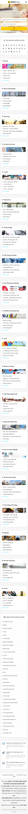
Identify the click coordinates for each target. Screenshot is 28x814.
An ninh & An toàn (9, 144)
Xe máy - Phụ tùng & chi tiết (10, 239)
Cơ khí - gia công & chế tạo (10, 181)
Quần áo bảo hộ (7, 383)
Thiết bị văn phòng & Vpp (11, 311)
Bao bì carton (6, 78)
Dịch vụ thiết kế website (15, 762)
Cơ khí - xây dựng (7, 189)
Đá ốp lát (5, 575)
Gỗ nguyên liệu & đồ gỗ (9, 665)
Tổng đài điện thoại (8, 267)
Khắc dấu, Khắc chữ (8, 466)
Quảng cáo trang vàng (14, 752)
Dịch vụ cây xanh (7, 411)
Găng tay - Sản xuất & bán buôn (11, 378)
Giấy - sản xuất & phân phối (10, 431)
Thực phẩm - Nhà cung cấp (10, 515)
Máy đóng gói (6, 545)
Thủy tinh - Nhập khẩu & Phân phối (12, 297)
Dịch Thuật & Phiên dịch (9, 464)
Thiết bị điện (6, 98)
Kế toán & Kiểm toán (8, 461)
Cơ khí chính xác (7, 184)
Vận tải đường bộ (7, 489)
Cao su (6, 588)
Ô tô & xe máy (8, 227)
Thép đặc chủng (7, 214)
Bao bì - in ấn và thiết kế (9, 73)
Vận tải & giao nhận (10, 477)
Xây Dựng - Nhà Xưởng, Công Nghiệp (12, 131)
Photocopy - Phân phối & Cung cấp (12, 323)
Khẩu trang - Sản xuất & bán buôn (11, 381)
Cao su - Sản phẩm (8, 600)
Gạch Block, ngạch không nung (11, 572)
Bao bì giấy (6, 438)
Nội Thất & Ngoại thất (10, 394)
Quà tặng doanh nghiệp (11, 283)
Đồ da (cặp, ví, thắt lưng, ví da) (11, 295)
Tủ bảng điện (6, 103)
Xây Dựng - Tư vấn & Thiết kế (10, 128)
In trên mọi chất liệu (8, 355)
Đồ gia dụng (6, 648)
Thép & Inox (7, 200)
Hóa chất (5, 669)
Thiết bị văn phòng (8, 325)
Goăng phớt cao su (8, 605)
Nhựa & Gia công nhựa (9, 685)
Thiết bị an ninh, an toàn (9, 156)
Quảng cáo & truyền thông (10, 702)
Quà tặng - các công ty (9, 293)
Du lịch (5, 655)
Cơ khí (6, 172)
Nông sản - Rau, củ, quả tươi (10, 517)
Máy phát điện (6, 105)
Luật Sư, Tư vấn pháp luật (9, 459)
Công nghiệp (6, 638)
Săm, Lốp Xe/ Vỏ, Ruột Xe (9, 242)
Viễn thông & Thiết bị (10, 255)
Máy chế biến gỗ (7, 550)
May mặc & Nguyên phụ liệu (10, 675)
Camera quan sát (7, 154)
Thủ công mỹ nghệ (8, 712)
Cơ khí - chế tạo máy (8, 186)
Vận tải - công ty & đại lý (9, 487)
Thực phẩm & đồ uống (10, 505)
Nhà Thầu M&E (7, 133)
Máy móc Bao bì (7, 547)
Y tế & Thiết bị (6, 706)
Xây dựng (7, 116)
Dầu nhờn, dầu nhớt (8, 244)
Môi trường (6, 682)
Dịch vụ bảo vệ (7, 159)
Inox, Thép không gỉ (8, 209)
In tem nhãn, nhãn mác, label (10, 353)
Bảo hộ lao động (9, 366)
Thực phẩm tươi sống (8, 519)
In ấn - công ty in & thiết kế (10, 348)
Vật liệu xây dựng (9, 560)
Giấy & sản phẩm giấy (10, 422)
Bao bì (6, 61)
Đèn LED (5, 406)
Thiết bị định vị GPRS (8, 272)
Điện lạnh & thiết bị (8, 645)
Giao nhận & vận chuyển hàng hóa (12, 492)
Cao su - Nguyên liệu (8, 598)
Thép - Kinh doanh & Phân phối (11, 212)
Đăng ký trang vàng (16, 743)
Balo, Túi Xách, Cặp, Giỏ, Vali (10, 300)
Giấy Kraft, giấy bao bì (8, 434)
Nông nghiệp (6, 692)
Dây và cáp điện (7, 101)
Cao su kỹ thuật (7, 603)
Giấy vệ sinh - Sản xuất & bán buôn (12, 436)
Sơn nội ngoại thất (7, 577)
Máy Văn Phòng (7, 320)
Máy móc (6, 533)
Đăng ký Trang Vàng (8, 775)
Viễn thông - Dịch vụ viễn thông (11, 270)
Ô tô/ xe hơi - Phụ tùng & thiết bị (11, 237)
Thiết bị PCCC (6, 161)
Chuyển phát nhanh (8, 494)
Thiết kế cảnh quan (8, 408)
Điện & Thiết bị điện (10, 89)
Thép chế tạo (6, 216)
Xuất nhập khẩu (7, 733)
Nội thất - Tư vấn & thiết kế (10, 403)
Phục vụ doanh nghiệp (10, 449)
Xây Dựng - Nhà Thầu (8, 126)
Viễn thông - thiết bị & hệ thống (11, 265)
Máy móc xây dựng (8, 542)
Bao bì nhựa (6, 75)
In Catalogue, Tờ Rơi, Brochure (11, 350)
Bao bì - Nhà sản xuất (8, 70)
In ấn (5, 338)
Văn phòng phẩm (7, 327)
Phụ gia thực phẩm (8, 522)
